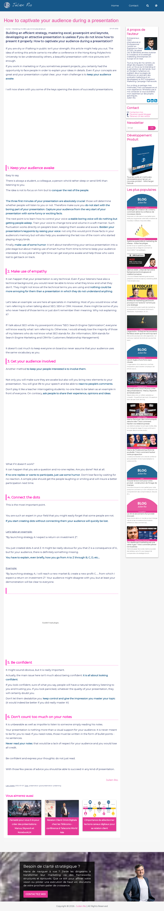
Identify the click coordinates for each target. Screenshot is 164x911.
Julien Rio (81, 906)
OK (152, 128)
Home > (9, 29)
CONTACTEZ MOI (36, 894)
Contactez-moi (136, 112)
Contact (133, 5)
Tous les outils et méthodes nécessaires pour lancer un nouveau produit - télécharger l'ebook (140, 180)
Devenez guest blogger (140, 114)
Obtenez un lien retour (140, 116)
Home (115, 5)
